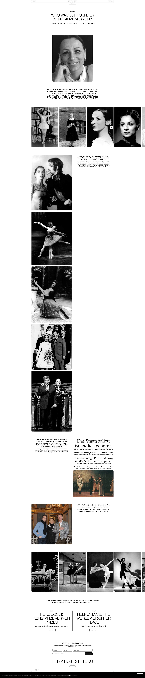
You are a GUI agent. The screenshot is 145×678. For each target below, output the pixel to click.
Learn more (51, 630)
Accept (140, 674)
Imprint (106, 669)
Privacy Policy (111, 669)
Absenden (89, 653)
